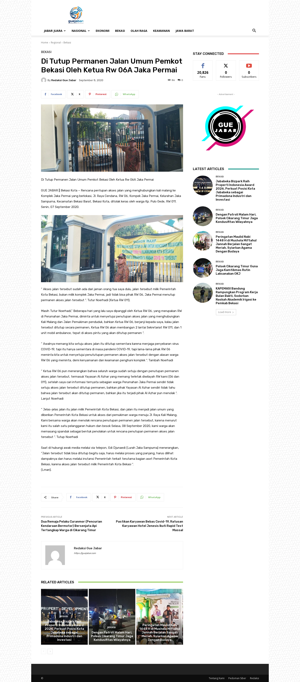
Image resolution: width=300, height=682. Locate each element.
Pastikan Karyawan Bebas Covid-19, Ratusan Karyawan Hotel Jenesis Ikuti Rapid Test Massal (149, 526)
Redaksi (254, 678)
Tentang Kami (216, 678)
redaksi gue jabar (63, 80)
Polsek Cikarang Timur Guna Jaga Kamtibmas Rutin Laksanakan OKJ (237, 269)
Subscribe (249, 63)
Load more (224, 312)
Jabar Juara (53, 31)
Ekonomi (102, 31)
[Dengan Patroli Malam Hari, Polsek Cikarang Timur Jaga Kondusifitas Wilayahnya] (112, 617)
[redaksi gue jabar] (44, 80)
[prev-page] (43, 651)
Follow (226, 63)
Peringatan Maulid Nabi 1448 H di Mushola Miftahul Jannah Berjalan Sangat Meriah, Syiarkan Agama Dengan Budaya (159, 632)
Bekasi (120, 31)
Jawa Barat (185, 31)
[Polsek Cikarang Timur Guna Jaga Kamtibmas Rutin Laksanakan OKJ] (203, 268)
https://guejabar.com (85, 553)
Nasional (79, 31)
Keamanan (161, 31)
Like (203, 63)
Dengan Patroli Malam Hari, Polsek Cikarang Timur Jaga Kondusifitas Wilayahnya (112, 636)
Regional (56, 42)
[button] (254, 31)
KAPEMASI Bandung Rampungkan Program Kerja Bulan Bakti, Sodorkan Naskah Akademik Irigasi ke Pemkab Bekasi (237, 296)
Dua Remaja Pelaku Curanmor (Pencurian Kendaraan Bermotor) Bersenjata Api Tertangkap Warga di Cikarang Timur (71, 526)
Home (44, 42)
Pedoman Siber (237, 678)
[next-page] (50, 651)
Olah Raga (139, 31)
